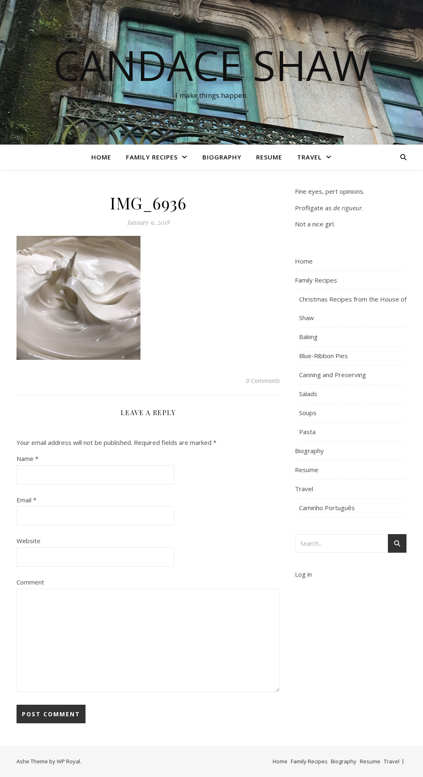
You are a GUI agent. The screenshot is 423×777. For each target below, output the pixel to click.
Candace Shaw (211, 65)
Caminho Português (327, 508)
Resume (269, 157)
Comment (30, 582)
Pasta (307, 432)
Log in (303, 574)
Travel (309, 157)
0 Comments (263, 380)
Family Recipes (152, 157)
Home (101, 157)
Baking (308, 337)
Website (28, 541)
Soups (307, 413)
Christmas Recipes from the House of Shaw (352, 308)
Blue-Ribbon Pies (323, 356)
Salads (308, 394)
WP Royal (68, 761)
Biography (221, 157)
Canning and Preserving (332, 375)
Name (27, 458)
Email (26, 500)
